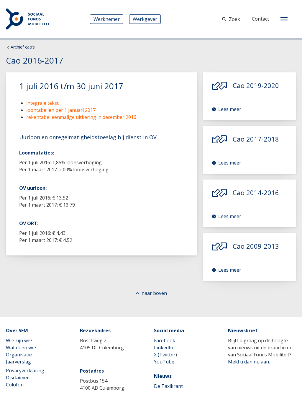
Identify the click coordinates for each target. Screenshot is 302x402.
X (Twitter (164, 354)
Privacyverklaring (25, 370)
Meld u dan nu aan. (249, 361)
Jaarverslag (18, 361)
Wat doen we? (21, 347)
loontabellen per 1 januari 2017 (61, 110)
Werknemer (106, 19)
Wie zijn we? (19, 340)
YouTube (164, 361)
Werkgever (145, 19)
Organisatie (19, 354)
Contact (260, 19)
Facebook (164, 340)
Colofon (15, 384)
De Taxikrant (168, 386)
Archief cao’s (23, 47)
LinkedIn (163, 347)
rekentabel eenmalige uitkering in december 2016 (81, 117)
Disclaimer (17, 377)
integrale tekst (42, 103)
